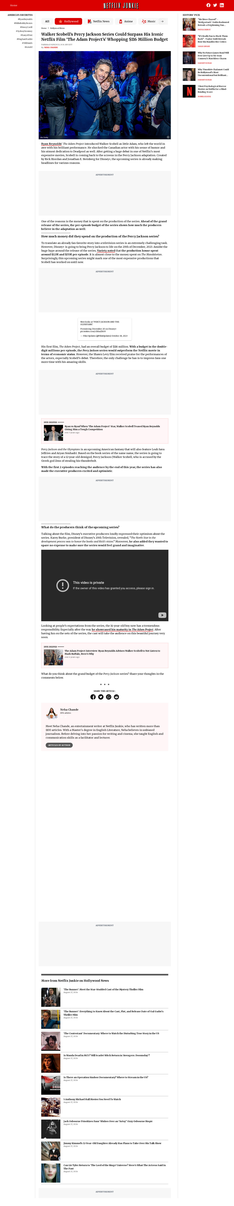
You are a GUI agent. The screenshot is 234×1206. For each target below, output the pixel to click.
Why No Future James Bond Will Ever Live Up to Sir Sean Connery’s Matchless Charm (213, 56)
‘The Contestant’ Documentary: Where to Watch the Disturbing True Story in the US (111, 1033)
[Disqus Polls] (104, 793)
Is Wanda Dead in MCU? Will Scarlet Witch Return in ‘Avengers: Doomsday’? (107, 1055)
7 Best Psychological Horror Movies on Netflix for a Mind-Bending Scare (212, 89)
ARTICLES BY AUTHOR (59, 745)
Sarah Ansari (204, 46)
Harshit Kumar (205, 63)
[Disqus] (104, 878)
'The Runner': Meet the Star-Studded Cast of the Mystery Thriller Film (103, 989)
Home (13, 5)
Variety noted (106, 250)
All (47, 21)
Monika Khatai (204, 97)
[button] (169, 137)
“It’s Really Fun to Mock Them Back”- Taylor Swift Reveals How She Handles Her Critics (213, 39)
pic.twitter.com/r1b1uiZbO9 (93, 331)
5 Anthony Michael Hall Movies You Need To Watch (92, 1099)
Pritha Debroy (204, 30)
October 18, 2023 (120, 336)
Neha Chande (51, 47)
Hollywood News (57, 28)
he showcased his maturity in (122, 629)
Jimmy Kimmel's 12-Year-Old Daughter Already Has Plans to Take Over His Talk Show (112, 1143)
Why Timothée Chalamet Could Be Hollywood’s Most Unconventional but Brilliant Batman (213, 72)
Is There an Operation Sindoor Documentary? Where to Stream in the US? (106, 1077)
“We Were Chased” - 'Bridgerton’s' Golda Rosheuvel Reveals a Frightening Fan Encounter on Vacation (213, 22)
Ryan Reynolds (51, 143)
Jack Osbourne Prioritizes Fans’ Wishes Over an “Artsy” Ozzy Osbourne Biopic (108, 1121)
